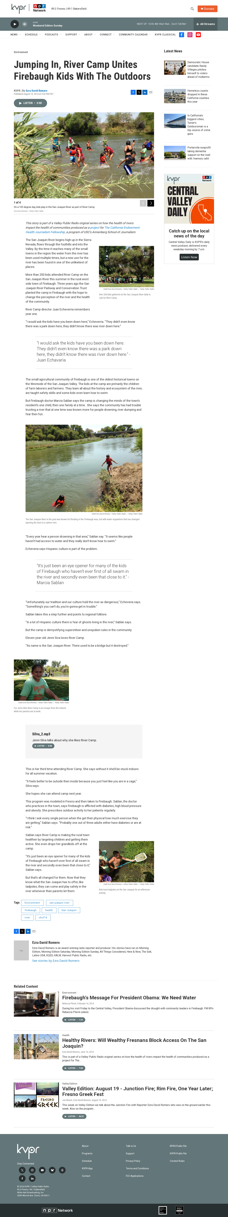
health (49, 910)
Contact (86, 1176)
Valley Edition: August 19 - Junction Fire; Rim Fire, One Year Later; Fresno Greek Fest (137, 1091)
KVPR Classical (165, 34)
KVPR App (87, 1168)
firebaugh (31, 910)
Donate (209, 8)
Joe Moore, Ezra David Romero (76, 1100)
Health (65, 1035)
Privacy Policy (133, 1161)
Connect (106, 34)
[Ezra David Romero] (21, 950)
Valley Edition (69, 1083)
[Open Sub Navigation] (20, 34)
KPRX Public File (178, 1146)
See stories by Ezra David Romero (55, 961)
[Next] (150, 203)
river (27, 917)
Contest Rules (177, 1161)
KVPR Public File (178, 1153)
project (95, 227)
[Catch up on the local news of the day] (189, 199)
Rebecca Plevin (69, 1003)
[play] (14, 24)
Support (71, 34)
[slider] (30, 24)
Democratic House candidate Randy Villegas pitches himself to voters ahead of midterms (198, 69)
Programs (87, 1153)
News (14, 34)
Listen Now (189, 257)
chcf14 (43, 917)
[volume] (25, 24)
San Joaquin (69, 910)
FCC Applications (135, 1176)
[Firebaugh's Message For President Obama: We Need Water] (36, 1004)
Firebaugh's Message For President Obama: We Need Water (129, 998)
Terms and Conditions (137, 1168)
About (88, 34)
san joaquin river (60, 902)
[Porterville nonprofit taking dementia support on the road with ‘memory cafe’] (175, 153)
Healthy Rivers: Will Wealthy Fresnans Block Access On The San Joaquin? (134, 1043)
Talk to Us (131, 1146)
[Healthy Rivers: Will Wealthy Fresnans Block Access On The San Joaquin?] (36, 1046)
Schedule (31, 34)
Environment (21, 52)
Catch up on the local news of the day (189, 233)
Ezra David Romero (36, 90)
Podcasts (51, 34)
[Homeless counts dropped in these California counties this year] (175, 96)
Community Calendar (133, 34)
